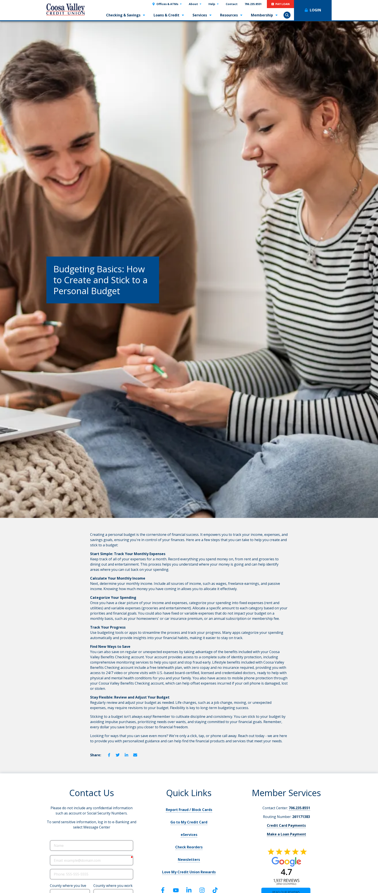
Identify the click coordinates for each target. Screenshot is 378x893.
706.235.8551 (299, 808)
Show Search (287, 15)
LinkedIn (126, 755)
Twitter (117, 755)
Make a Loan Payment (286, 834)
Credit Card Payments (286, 825)
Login (315, 10)
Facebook (109, 755)
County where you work (113, 885)
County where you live (68, 885)
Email (135, 755)
